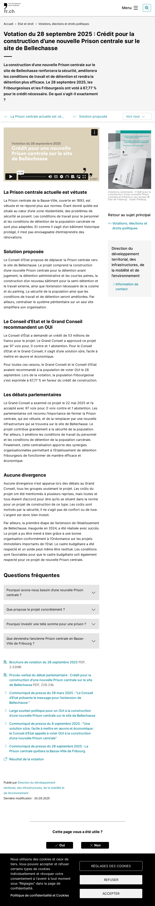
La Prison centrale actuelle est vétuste (37, 116)
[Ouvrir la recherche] (147, 8)
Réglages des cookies (111, 866)
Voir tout (133, 116)
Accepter (111, 893)
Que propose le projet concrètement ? (35, 609)
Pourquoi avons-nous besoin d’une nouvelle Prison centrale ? (44, 592)
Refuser (111, 880)
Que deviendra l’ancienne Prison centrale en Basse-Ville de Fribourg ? (45, 640)
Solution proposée (93, 116)
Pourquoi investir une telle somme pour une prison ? (46, 624)
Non (97, 845)
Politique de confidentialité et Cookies (39, 895)
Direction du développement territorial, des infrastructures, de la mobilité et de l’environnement (34, 788)
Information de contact (127, 286)
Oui (62, 845)
